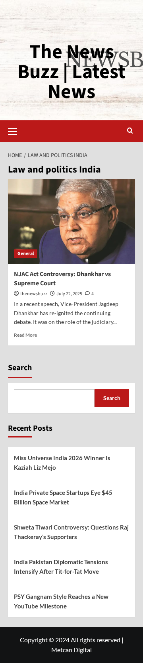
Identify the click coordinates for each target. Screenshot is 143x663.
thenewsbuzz (33, 293)
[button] (16, 130)
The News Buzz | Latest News (71, 72)
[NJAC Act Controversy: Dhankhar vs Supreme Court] (71, 221)
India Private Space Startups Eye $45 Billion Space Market (63, 497)
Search (20, 367)
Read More (25, 335)
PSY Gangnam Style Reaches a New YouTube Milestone (61, 601)
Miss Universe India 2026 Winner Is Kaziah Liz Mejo (62, 462)
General (25, 253)
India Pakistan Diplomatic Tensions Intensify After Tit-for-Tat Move (61, 566)
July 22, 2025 (69, 293)
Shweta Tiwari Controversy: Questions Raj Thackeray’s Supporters (71, 532)
